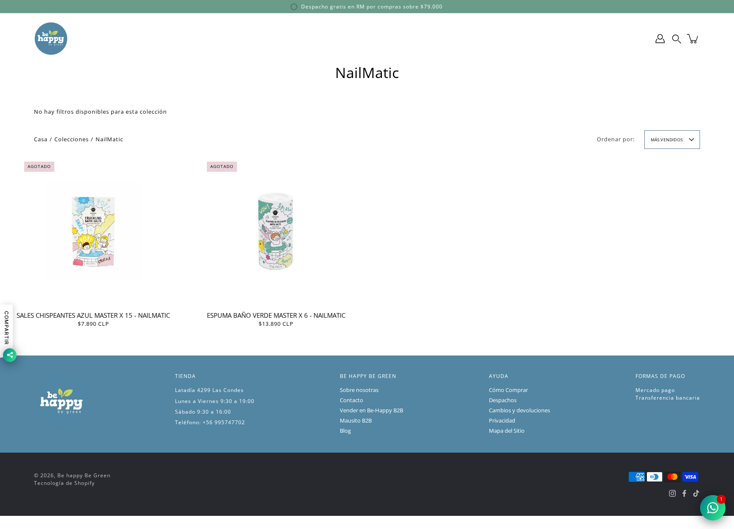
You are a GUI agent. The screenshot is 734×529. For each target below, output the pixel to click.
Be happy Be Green (83, 475)
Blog (345, 430)
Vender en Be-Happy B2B (371, 410)
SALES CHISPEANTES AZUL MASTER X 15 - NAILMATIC (93, 315)
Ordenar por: (616, 139)
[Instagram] (672, 493)
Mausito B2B (356, 420)
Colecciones (71, 139)
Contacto (351, 400)
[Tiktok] (696, 493)
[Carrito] (693, 38)
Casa (41, 139)
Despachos (503, 400)
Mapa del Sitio (507, 430)
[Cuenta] (660, 38)
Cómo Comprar (508, 390)
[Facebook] (684, 493)
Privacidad (502, 420)
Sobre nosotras (359, 390)
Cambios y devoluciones (519, 410)
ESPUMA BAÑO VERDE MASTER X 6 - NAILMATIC (275, 315)
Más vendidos (667, 140)
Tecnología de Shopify (64, 483)
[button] (676, 39)
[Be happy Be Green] (51, 38)
